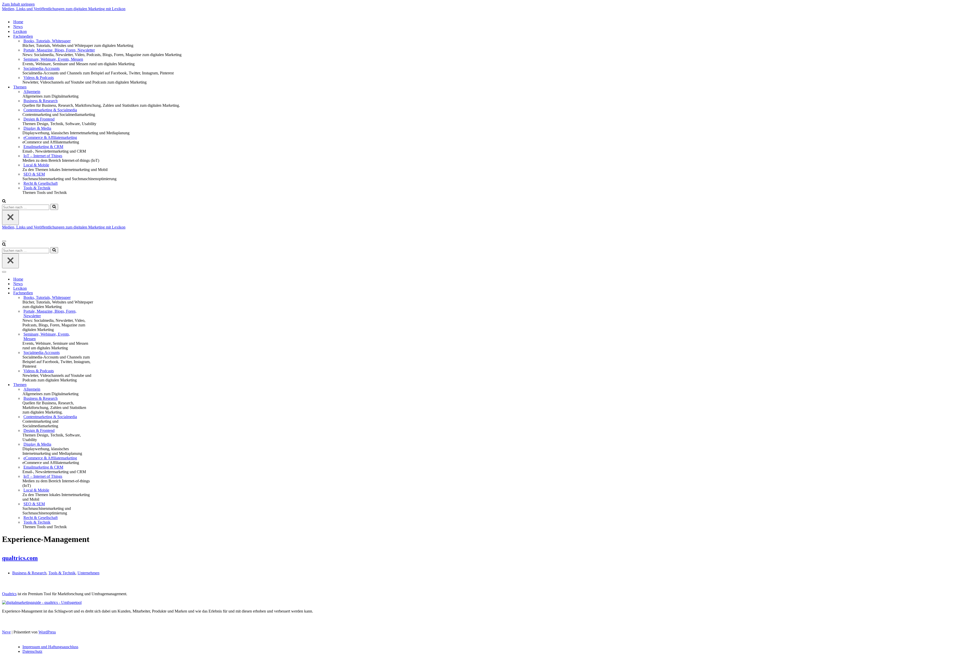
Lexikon (20, 31)
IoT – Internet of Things (42, 156)
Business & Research (40, 101)
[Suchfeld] (4, 201)
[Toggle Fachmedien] (91, 293)
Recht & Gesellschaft (40, 183)
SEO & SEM (34, 174)
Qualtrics (9, 594)
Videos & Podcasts (38, 77)
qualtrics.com (20, 558)
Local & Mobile (36, 165)
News (18, 26)
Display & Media (37, 128)
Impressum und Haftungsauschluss (50, 647)
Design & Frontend (39, 119)
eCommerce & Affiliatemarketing (50, 137)
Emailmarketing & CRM (43, 146)
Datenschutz (32, 651)
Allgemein (31, 91)
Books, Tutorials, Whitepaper (47, 41)
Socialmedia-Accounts (41, 68)
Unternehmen (88, 573)
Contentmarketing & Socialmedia (50, 110)
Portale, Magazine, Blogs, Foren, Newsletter (59, 50)
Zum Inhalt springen (18, 4)
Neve (6, 632)
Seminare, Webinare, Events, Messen (53, 59)
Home (18, 22)
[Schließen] (10, 217)
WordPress (47, 632)
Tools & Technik (36, 188)
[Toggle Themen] (91, 385)
